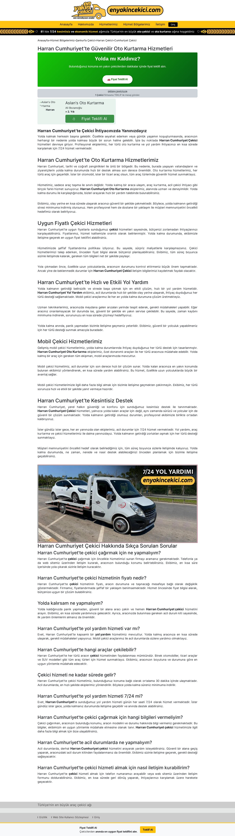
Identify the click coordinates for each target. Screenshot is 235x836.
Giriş (173, 24)
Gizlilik (43, 817)
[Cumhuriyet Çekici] (117, 504)
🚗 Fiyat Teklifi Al (117, 79)
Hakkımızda (86, 24)
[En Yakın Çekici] (117, 10)
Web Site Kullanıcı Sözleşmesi (71, 817)
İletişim (160, 24)
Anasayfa (66, 24)
